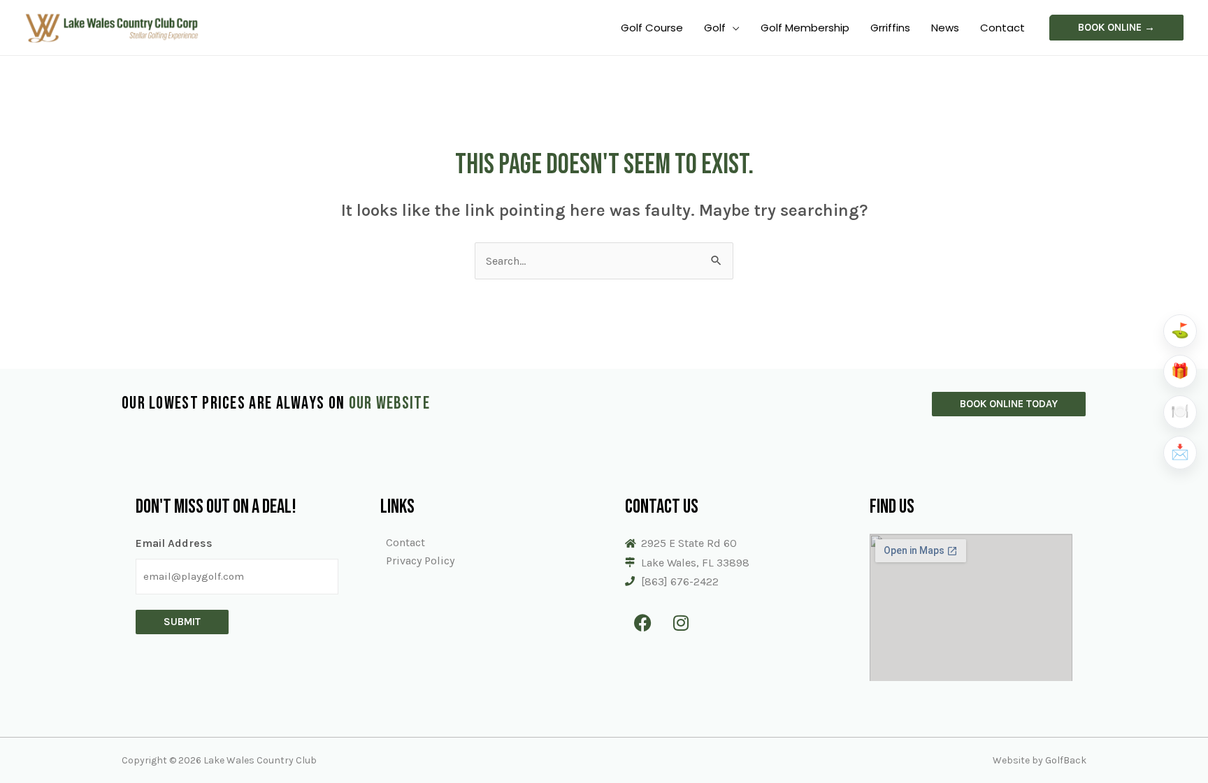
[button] (1116, 28)
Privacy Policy (420, 560)
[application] (733, 27)
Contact (405, 542)
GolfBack (1065, 760)
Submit (182, 621)
